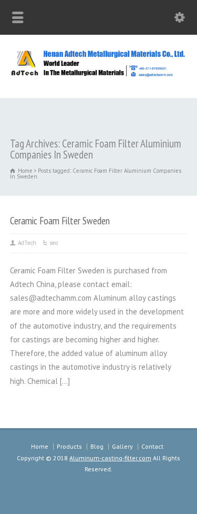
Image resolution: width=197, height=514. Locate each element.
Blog (96, 446)
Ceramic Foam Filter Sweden (60, 220)
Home (39, 446)
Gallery (122, 446)
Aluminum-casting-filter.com (110, 458)
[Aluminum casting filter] (98, 75)
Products (69, 446)
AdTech (27, 242)
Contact (152, 446)
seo (53, 242)
